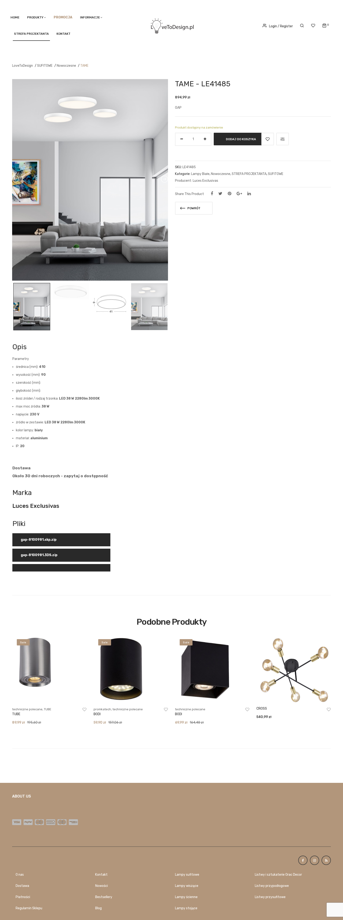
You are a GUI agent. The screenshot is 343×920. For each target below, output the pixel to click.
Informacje (90, 17)
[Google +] (239, 193)
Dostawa (22, 886)
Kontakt (63, 33)
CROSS (261, 709)
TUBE (47, 709)
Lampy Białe (200, 174)
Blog (98, 908)
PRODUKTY (35, 17)
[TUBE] (49, 669)
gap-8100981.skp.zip (38, 540)
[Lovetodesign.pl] (171, 25)
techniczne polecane (27, 709)
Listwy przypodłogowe (272, 886)
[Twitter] (220, 193)
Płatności (23, 897)
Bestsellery (103, 897)
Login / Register (281, 26)
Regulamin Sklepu (29, 908)
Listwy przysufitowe (270, 897)
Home (14, 17)
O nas (20, 875)
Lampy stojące (186, 908)
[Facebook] (212, 193)
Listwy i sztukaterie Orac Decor (278, 875)
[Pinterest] (229, 193)
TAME (84, 66)
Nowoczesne (66, 66)
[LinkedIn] (249, 193)
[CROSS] (293, 669)
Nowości (101, 886)
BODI (97, 714)
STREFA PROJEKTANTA (31, 33)
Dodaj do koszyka (241, 139)
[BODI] (131, 669)
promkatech (102, 709)
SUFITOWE (44, 66)
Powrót (193, 208)
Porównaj (282, 139)
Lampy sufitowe (187, 875)
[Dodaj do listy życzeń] (267, 139)
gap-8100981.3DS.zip (39, 555)
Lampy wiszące (186, 886)
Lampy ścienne (186, 897)
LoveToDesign (22, 66)
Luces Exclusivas (205, 181)
